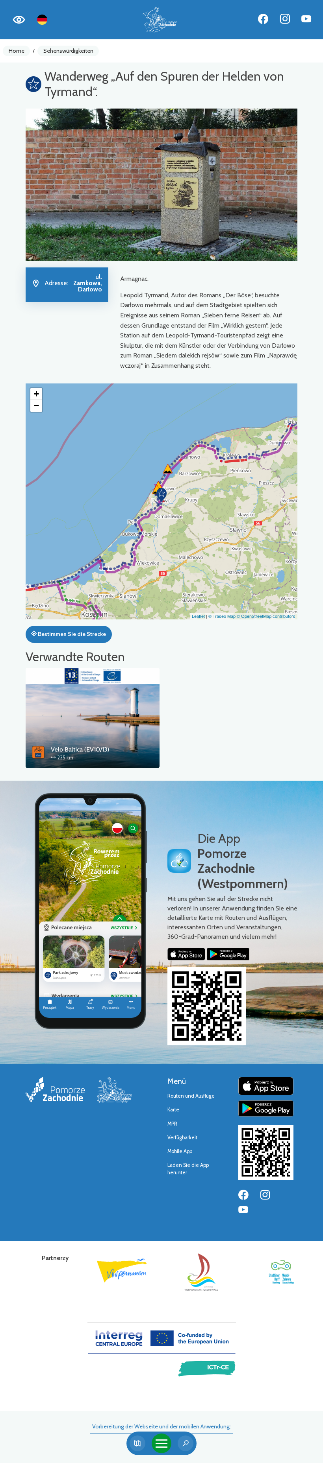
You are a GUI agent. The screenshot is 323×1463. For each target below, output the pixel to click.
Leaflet (198, 616)
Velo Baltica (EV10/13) (80, 749)
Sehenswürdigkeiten (68, 50)
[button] (161, 494)
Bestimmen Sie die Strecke (71, 634)
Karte (173, 1110)
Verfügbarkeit (182, 1138)
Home (16, 50)
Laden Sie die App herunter (188, 1169)
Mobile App (179, 1151)
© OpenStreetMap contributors (266, 616)
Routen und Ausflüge (191, 1096)
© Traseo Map (222, 616)
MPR (172, 1124)
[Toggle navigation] (161, 1443)
